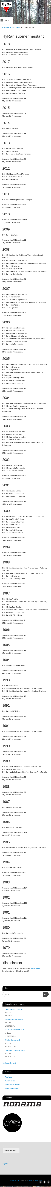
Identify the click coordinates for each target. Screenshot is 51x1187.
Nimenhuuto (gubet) (12, 1089)
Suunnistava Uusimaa (13, 1085)
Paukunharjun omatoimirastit (15, 1050)
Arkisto (18, 27)
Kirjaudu (5, 1164)
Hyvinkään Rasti (8, 27)
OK (45, 994)
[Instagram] (7, 5)
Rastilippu (8, 1077)
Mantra (31, 1180)
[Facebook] (3, 5)
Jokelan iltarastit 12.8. (12, 1040)
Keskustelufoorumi (9, 1063)
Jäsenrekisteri (10, 1081)
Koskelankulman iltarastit (14, 1020)
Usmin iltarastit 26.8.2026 (14, 1009)
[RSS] (3, 9)
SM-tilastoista (35, 968)
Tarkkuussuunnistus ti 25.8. (14, 1030)
